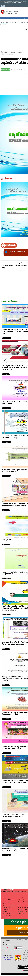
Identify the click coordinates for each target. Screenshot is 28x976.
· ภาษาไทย (20, 906)
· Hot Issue (5, 912)
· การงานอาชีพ (21, 914)
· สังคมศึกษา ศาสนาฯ (23, 910)
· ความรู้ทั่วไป (21, 898)
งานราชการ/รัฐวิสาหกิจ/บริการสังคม (12, 53)
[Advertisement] (14, 871)
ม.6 (16, 265)
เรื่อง (19, 265)
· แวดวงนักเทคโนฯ (6, 917)
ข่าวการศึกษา (4, 52)
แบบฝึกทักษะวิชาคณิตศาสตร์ (7, 265)
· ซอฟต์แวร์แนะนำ (6, 908)
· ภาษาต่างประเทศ (22, 904)
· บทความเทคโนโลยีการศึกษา (8, 900)
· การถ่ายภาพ (5, 910)
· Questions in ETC (7, 915)
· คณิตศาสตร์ (21, 900)
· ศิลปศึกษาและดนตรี (22, 912)
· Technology (5, 898)
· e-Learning (5, 902)
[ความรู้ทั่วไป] (3, 24)
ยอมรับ (3, 5)
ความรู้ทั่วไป (12, 52)
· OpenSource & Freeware (9, 906)
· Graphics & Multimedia (8, 904)
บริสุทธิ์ (3, 267)
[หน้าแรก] (2, 22)
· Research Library (7, 914)
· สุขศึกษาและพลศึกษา (23, 908)
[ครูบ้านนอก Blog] (16, 22)
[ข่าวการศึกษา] (10, 22)
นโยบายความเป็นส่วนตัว (6, 3)
